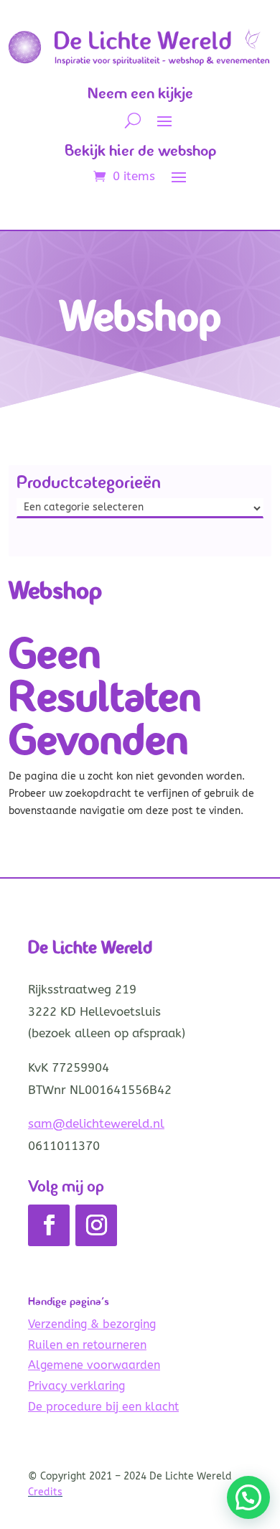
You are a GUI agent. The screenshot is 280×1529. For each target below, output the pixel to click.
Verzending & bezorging (92, 1324)
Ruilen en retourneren (87, 1345)
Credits (45, 1492)
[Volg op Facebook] (49, 1225)
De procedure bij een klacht (103, 1406)
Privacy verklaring (76, 1386)
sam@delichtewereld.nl (96, 1123)
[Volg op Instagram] (96, 1225)
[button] (248, 1497)
